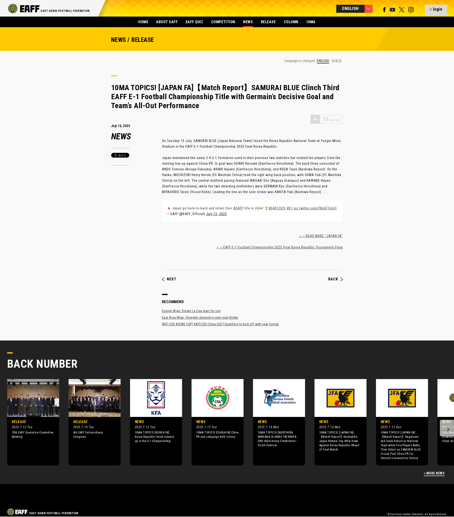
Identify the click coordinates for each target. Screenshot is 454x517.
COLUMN (291, 22)
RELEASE (268, 22)
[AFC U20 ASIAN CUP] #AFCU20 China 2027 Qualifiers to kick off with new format (220, 324)
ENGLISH (323, 61)
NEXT (171, 279)
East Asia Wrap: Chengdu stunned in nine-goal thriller (200, 317)
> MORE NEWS (434, 473)
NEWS (248, 22)
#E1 (290, 208)
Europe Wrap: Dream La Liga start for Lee (191, 311)
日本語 (337, 60)
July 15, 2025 (216, 214)
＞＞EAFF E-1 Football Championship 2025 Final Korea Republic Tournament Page (279, 247)
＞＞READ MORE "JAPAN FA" (321, 236)
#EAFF (238, 208)
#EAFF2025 (277, 208)
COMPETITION (223, 22)
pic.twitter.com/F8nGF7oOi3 (315, 208)
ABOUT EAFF (167, 22)
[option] (29, 422)
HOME (143, 22)
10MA (311, 22)
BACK (333, 279)
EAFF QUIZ (194, 22)
